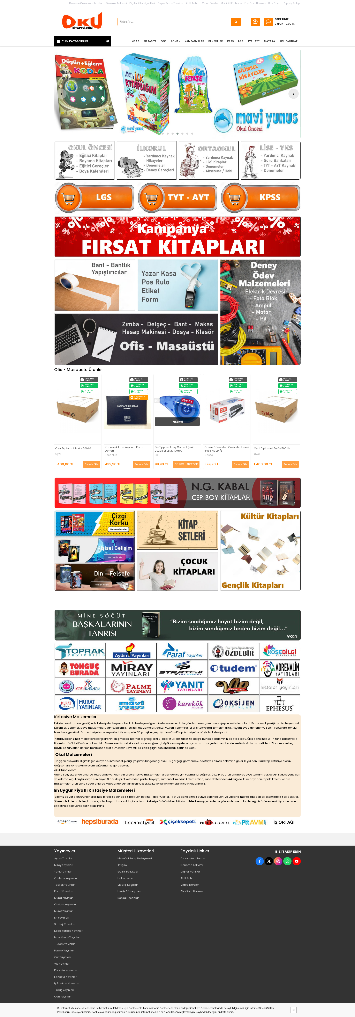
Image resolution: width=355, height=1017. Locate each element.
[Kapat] (293, 1010)
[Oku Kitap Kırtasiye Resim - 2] (146, 160)
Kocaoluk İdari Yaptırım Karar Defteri (74, 449)
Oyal (207, 454)
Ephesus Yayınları (65, 977)
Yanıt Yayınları (63, 872)
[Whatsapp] (287, 861)
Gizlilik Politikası (128, 872)
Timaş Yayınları (64, 990)
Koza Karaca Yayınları (68, 931)
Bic (107, 455)
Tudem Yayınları (64, 944)
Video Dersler (210, 3)
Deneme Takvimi (116, 3)
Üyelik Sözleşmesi (129, 891)
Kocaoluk (61, 455)
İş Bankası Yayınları (66, 983)
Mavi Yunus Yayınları (67, 937)
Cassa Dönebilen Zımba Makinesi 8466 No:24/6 (177, 449)
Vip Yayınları (62, 964)
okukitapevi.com (65, 770)
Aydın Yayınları (63, 858)
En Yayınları (61, 918)
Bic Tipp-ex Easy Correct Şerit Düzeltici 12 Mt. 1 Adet (124, 449)
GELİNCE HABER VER (136, 464)
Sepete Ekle (92, 464)
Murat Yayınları (64, 911)
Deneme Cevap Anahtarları (86, 3)
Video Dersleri (190, 885)
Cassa (159, 455)
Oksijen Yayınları (65, 904)
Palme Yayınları (64, 950)
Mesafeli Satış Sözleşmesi (135, 858)
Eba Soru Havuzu (255, 3)
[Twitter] (269, 861)
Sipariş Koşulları (128, 885)
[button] (162, 134)
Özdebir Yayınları (65, 878)
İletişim (122, 865)
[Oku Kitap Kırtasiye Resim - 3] (209, 160)
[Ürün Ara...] (236, 22)
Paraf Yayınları (63, 891)
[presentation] (61, 94)
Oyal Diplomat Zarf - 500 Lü (222, 448)
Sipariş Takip (292, 3)
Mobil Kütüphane (231, 3)
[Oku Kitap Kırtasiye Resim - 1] (84, 160)
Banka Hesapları (128, 898)
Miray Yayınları (63, 865)
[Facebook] (260, 861)
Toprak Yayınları (64, 885)
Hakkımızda (125, 878)
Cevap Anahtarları (193, 858)
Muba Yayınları (64, 898)
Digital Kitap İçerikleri (142, 3)
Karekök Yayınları (65, 970)
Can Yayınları (62, 997)
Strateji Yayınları (64, 924)
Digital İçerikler (190, 872)
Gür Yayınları (62, 957)
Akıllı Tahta (192, 3)
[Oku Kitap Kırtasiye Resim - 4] (271, 160)
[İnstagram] (278, 861)
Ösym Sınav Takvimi (170, 3)
